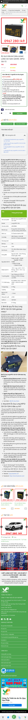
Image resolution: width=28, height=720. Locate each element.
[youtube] (10, 619)
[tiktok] (5, 619)
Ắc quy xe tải (4, 631)
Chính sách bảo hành (6, 662)
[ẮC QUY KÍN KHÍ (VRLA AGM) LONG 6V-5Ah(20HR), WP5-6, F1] (7, 495)
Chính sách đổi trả (5, 660)
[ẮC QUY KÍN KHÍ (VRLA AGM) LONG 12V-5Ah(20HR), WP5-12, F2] (21, 495)
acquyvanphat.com (14, 473)
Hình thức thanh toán (6, 665)
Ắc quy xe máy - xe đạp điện (7, 634)
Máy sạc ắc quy (4, 646)
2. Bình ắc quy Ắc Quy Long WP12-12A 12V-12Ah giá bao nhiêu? (14, 143)
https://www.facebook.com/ (16, 476)
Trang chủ (4, 10)
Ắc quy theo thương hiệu (14, 10)
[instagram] (7, 619)
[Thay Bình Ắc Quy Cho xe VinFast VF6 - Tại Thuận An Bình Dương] (14, 526)
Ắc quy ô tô (3, 628)
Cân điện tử (3, 640)
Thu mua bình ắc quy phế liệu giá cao (9, 637)
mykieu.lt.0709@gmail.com (10, 609)
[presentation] (1, 123)
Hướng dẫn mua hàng (6, 654)
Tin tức (15, 537)
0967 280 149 (8, 607)
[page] (2, 619)
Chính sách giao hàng (6, 657)
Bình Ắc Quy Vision (14, 401)
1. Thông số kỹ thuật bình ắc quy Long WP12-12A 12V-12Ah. (14, 140)
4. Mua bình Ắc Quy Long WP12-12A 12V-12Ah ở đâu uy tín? (14, 151)
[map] (25, 717)
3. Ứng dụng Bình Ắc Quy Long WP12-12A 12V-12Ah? (14, 147)
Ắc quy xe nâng (4, 643)
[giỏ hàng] (3, 717)
